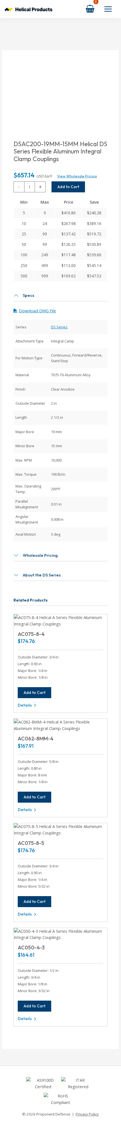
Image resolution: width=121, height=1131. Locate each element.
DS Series (59, 326)
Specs (28, 295)
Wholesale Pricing (40, 555)
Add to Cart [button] (34, 692)
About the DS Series (42, 575)
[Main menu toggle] (108, 9)
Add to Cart (68, 186)
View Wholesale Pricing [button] (77, 176)
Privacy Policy (87, 1114)
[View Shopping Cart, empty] (90, 9)
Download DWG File (37, 310)
